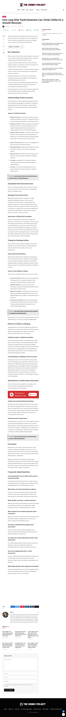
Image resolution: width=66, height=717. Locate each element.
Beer (27, 9)
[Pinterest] (3, 49)
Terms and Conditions (56, 709)
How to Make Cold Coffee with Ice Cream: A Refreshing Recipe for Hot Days (7, 633)
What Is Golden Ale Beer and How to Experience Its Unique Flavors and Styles (51, 49)
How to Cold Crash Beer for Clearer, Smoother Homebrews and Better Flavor (52, 69)
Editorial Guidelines (26, 709)
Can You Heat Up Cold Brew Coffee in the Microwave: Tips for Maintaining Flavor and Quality (33, 634)
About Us (31, 9)
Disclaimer (45, 709)
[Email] (3, 52)
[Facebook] (3, 39)
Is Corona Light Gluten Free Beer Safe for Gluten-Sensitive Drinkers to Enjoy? (51, 64)
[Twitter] (3, 42)
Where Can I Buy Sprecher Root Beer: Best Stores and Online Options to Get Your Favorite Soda (52, 75)
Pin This (34, 394)
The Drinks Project (34, 712)
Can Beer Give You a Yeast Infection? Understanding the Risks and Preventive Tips (52, 59)
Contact (38, 9)
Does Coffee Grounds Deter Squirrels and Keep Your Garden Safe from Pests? (20, 633)
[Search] (63, 9)
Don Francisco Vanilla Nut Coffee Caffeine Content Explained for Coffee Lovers (7, 645)
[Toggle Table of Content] (21, 47)
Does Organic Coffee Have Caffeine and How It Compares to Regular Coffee (33, 645)
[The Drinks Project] (33, 4)
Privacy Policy (44, 9)
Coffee (23, 9)
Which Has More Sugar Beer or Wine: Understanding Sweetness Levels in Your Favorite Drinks (51, 81)
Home (18, 9)
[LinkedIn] (3, 46)
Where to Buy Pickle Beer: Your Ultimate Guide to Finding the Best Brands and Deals (52, 44)
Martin (7, 26)
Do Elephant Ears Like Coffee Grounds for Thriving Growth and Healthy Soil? (20, 645)
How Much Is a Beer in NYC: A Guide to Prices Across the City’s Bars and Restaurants (52, 54)
